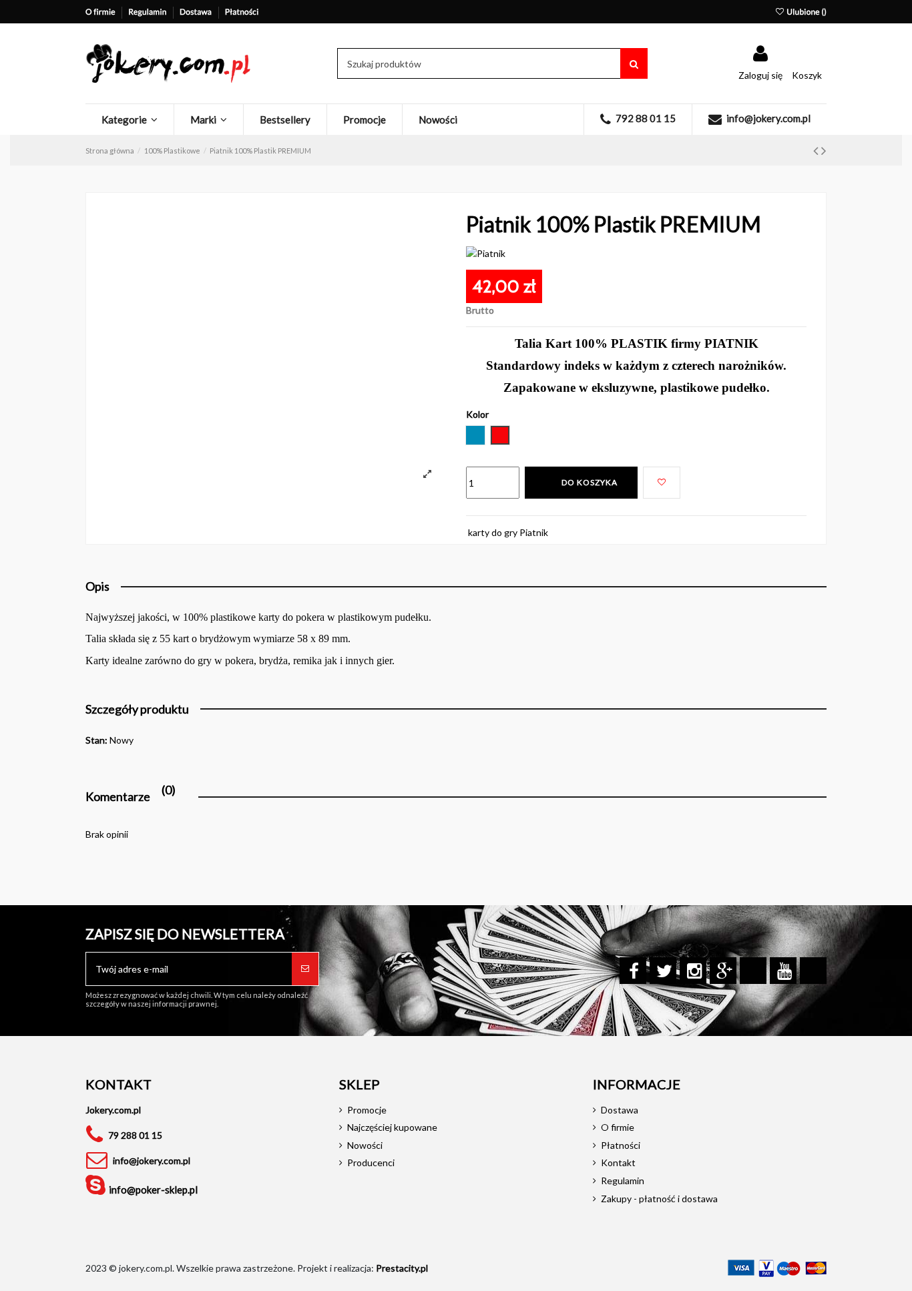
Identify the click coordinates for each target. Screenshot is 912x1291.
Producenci (371, 1162)
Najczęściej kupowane (392, 1127)
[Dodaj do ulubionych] (661, 483)
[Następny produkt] (824, 150)
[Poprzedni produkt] (817, 150)
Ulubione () (806, 12)
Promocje (367, 1109)
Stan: (96, 740)
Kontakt (618, 1162)
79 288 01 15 (135, 1135)
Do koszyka (589, 482)
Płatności (242, 12)
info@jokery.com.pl (151, 1160)
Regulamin (148, 12)
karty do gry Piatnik (508, 532)
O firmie (101, 12)
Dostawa (197, 12)
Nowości (365, 1145)
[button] (129, 119)
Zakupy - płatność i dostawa (659, 1198)
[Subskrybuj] (305, 969)
